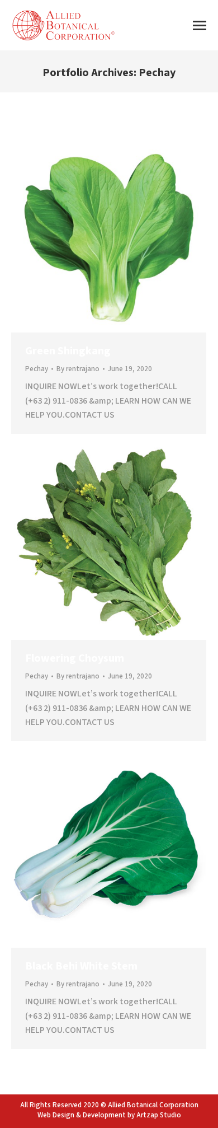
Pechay (36, 369)
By (77, 369)
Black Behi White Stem (81, 966)
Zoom (94, 235)
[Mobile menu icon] (199, 25)
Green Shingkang (68, 351)
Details (124, 235)
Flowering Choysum (74, 658)
